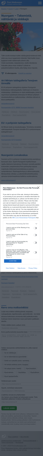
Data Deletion (10, 268)
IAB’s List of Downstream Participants (24, 217)
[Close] (39, 188)
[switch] (35, 228)
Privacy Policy (32, 268)
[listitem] (21, 224)
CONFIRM (12, 261)
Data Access (21, 268)
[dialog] (21, 228)
